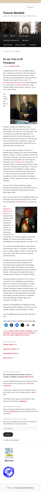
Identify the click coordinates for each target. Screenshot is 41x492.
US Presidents (30, 333)
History (11, 331)
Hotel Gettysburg (21, 202)
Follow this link (28, 377)
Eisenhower (6, 333)
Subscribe (8, 434)
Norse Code (7, 358)
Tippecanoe (21, 333)
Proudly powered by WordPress (24, 488)
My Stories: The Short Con (11, 40)
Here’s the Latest (23, 36)
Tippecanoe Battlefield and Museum (7, 211)
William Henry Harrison (22, 335)
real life (22, 331)
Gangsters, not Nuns (9, 349)
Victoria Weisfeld (13, 13)
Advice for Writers (20, 45)
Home (5, 36)
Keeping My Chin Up (9, 353)
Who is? (12, 36)
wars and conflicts (9, 335)
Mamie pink (20, 162)
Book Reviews (8, 45)
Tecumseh (14, 333)
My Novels (25, 40)
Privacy (9, 488)
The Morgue (32, 45)
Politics (16, 331)
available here (22, 401)
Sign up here (15, 411)
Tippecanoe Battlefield (22, 85)
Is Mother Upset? (8, 344)
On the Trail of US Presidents (13, 60)
